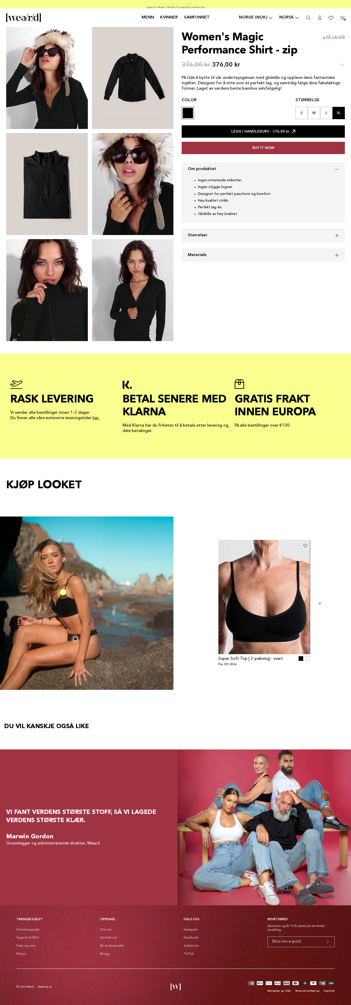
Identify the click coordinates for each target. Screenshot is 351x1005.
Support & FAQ (27, 937)
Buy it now (263, 148)
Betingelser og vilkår (279, 991)
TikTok (189, 953)
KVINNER (169, 17)
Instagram (191, 929)
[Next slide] (319, 603)
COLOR (189, 100)
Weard (30, 986)
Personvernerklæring (307, 991)
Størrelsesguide (28, 929)
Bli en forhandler (112, 945)
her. (96, 418)
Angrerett (329, 991)
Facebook (191, 937)
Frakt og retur (26, 945)
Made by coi (45, 986)
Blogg (104, 953)
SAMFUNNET (197, 17)
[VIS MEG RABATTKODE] (327, 941)
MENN (148, 17)
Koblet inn (191, 945)
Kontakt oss (108, 937)
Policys (21, 953)
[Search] (308, 17)
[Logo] (23, 17)
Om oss (105, 929)
